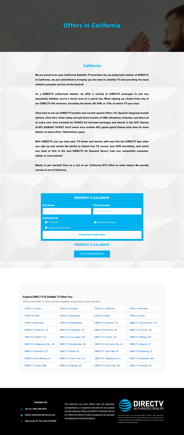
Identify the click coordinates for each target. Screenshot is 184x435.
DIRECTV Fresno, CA (106, 337)
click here (51, 118)
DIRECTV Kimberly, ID (141, 351)
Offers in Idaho (102, 315)
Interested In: (50, 218)
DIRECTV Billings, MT (141, 337)
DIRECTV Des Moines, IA (38, 358)
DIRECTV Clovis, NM (35, 365)
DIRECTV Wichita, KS (141, 365)
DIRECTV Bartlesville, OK (73, 344)
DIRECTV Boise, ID (69, 351)
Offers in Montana (34, 322)
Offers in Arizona (69, 308)
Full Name (49, 205)
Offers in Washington (71, 322)
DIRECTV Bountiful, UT (36, 351)
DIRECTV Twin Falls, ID (106, 351)
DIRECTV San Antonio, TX (143, 322)
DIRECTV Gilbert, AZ (35, 337)
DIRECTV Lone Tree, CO (72, 358)
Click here (41, 113)
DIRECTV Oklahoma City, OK (39, 344)
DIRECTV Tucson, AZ (141, 330)
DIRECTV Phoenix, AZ (106, 330)
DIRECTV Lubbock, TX (36, 330)
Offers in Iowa (137, 315)
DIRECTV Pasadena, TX (72, 330)
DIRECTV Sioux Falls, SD (107, 365)
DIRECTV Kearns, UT (140, 344)
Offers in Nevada (139, 308)
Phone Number (102, 205)
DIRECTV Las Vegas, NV (72, 337)
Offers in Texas (33, 308)
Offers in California (105, 308)
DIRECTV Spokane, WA (142, 358)
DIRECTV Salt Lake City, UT (109, 344)
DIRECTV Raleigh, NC (71, 365)
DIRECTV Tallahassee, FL (108, 358)
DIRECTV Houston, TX (106, 322)
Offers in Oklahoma (70, 315)
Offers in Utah (32, 315)
